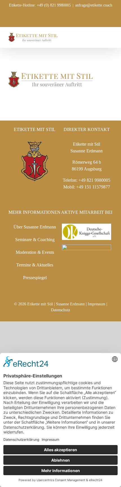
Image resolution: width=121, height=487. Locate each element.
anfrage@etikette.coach (93, 5)
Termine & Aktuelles (34, 265)
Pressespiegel (35, 277)
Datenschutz (60, 310)
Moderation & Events (35, 252)
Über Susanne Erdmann (35, 226)
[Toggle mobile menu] (110, 36)
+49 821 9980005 (94, 180)
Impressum (96, 304)
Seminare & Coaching (35, 239)
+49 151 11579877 (93, 186)
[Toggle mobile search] (100, 36)
